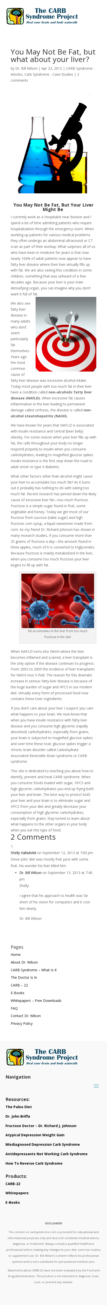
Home (16, 954)
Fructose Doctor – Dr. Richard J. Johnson (40, 1125)
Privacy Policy (22, 1023)
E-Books (17, 992)
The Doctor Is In (24, 977)
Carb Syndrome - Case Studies (48, 74)
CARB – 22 (19, 985)
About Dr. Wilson (24, 962)
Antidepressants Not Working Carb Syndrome (46, 1153)
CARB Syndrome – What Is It (34, 970)
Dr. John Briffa (17, 1116)
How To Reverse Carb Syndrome (33, 1163)
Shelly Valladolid (23, 852)
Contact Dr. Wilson (26, 1015)
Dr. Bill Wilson (26, 68)
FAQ (14, 1008)
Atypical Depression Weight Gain (34, 1135)
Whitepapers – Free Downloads (36, 1000)
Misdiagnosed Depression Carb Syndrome (42, 1144)
